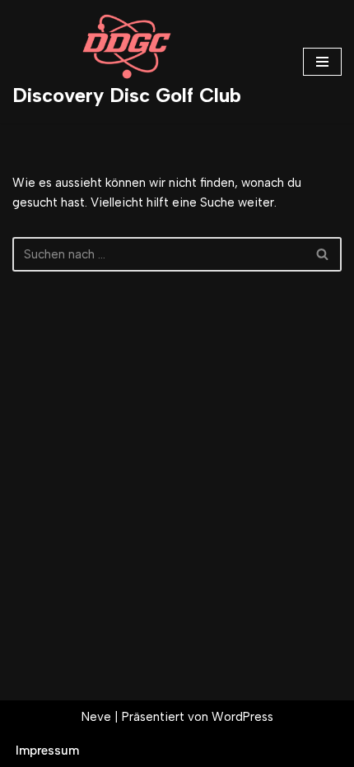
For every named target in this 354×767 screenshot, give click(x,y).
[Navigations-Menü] (322, 62)
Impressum (47, 750)
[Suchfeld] (323, 254)
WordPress (242, 716)
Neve (96, 716)
